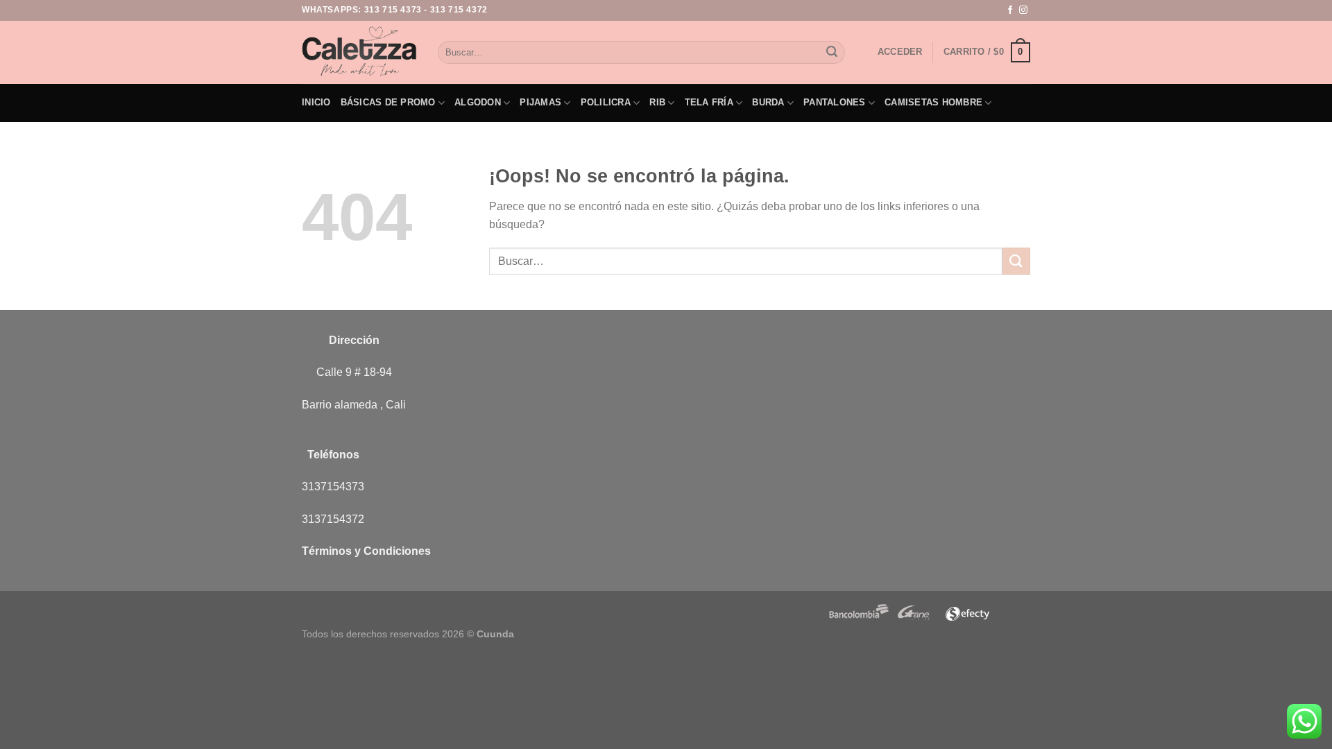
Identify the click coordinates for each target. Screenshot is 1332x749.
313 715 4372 (459, 10)
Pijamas (540, 102)
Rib (657, 102)
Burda (768, 102)
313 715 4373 (393, 10)
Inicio (316, 102)
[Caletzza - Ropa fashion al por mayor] (359, 52)
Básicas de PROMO (388, 102)
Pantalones (834, 102)
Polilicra (606, 102)
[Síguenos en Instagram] (1023, 10)
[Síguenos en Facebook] (1010, 10)
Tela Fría (709, 102)
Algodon (477, 102)
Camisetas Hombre (933, 102)
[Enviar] (832, 52)
